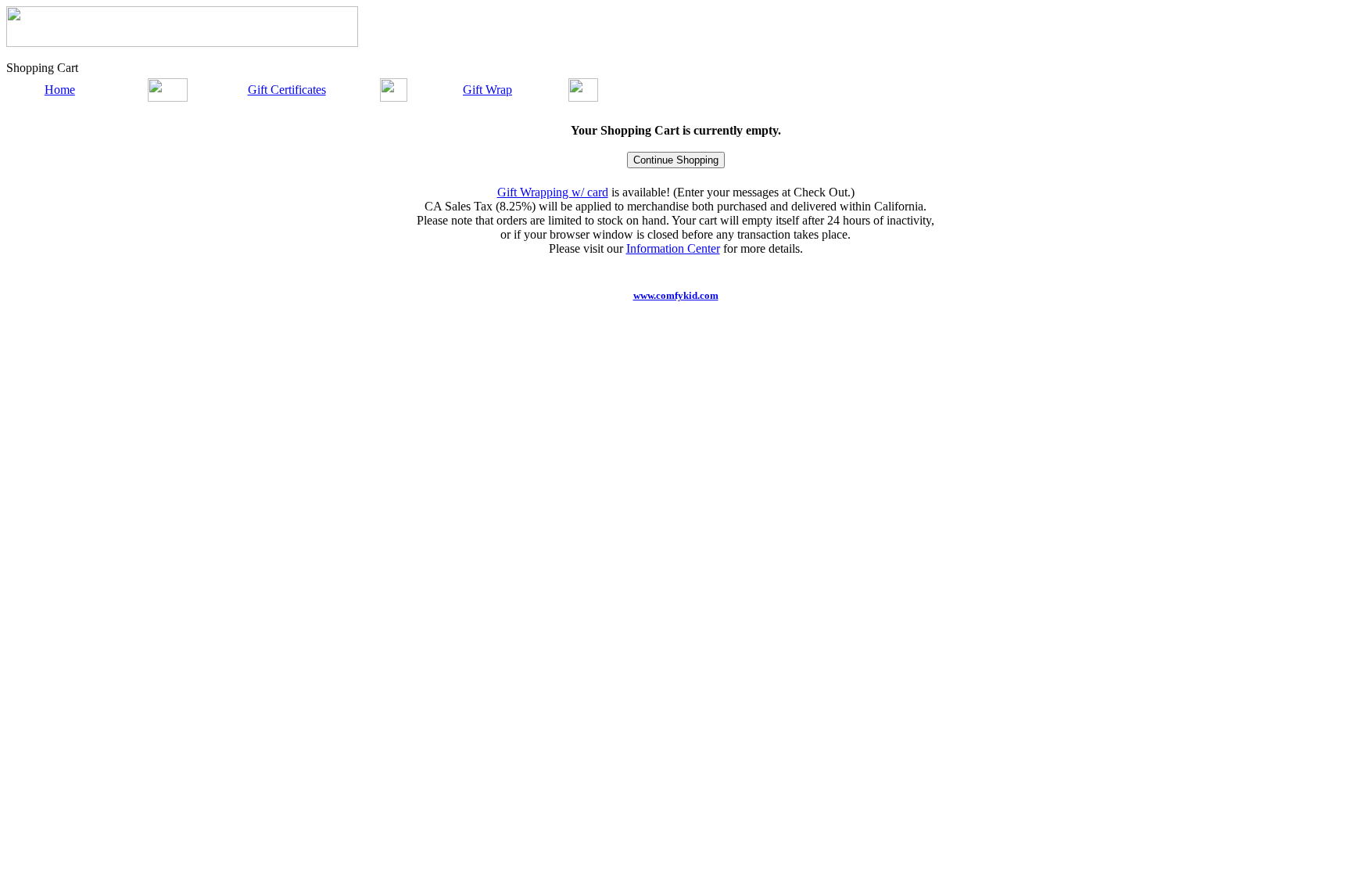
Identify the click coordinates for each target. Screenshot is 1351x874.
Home (60, 89)
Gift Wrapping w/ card (552, 192)
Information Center (673, 248)
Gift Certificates (287, 89)
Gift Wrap (487, 89)
